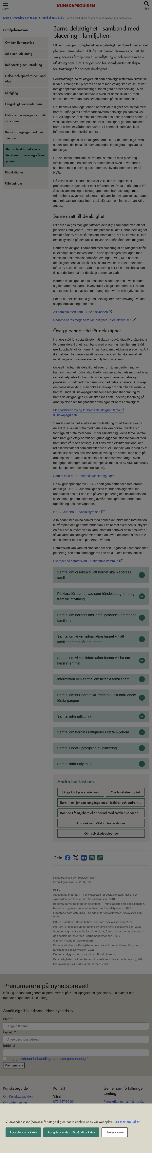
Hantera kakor (114, 1132)
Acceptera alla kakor (23, 1132)
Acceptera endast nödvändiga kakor (71, 1132)
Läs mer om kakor (127, 1122)
